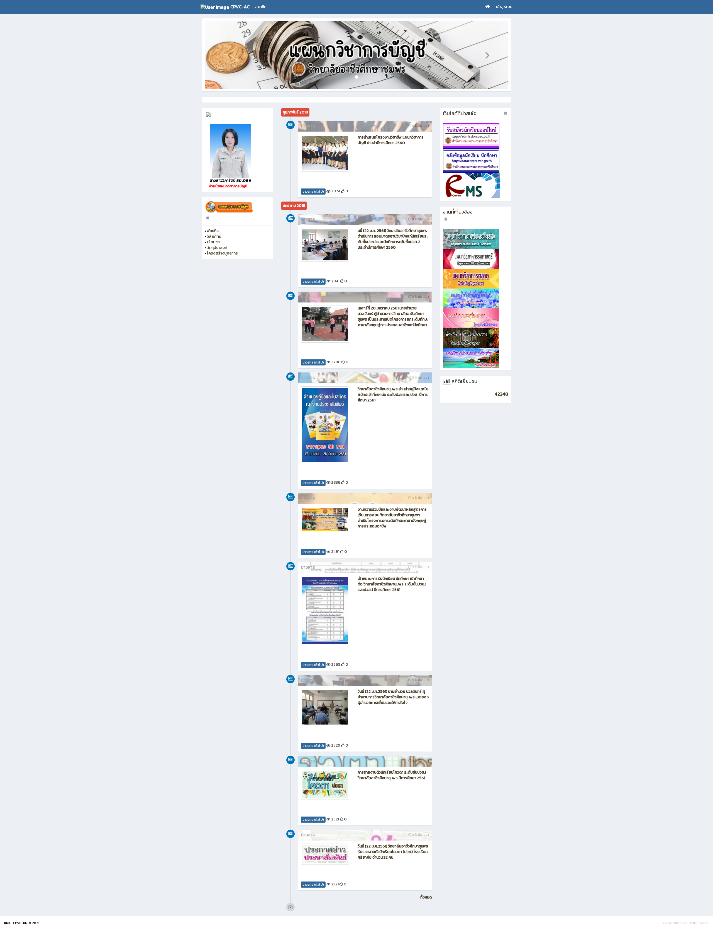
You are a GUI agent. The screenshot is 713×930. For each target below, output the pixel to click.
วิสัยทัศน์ (214, 236)
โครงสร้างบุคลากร (222, 253)
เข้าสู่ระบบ (504, 7)
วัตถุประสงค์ (217, 248)
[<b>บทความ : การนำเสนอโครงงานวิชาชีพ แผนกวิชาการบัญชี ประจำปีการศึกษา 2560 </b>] (325, 153)
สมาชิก (260, 7)
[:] (237, 114)
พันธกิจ (213, 231)
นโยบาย (213, 242)
